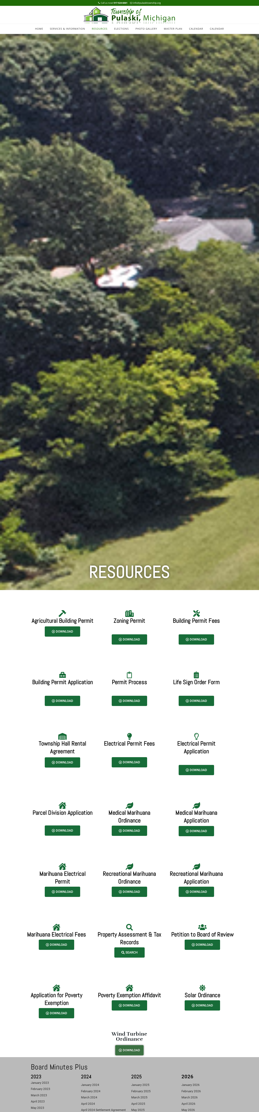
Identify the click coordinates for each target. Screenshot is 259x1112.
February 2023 (40, 1089)
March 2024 (89, 1097)
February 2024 (90, 1091)
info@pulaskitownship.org (147, 2)
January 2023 (40, 1082)
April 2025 (138, 1103)
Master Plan (173, 28)
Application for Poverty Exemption (56, 999)
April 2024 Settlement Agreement (103, 1110)
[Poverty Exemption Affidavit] (129, 988)
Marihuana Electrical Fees (56, 934)
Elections (121, 28)
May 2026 (188, 1110)
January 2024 (90, 1085)
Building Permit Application (62, 682)
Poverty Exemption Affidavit (129, 995)
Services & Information (67, 28)
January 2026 (190, 1085)
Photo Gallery (146, 28)
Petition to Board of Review (202, 934)
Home (39, 28)
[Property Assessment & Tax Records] (129, 927)
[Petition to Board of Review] (202, 927)
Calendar (196, 28)
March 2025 (139, 1097)
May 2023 (37, 1108)
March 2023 (39, 1095)
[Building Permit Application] (62, 675)
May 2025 (138, 1110)
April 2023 (38, 1101)
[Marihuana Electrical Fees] (56, 927)
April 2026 (188, 1103)
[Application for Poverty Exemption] (56, 988)
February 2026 (191, 1091)
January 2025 (140, 1085)
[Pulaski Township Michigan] (129, 15)
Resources (99, 28)
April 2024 (88, 1103)
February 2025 (141, 1091)
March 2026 (189, 1097)
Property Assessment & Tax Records (129, 938)
